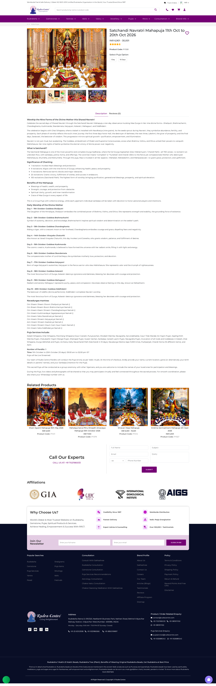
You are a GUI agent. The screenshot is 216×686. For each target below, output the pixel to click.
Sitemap (140, 602)
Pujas (131, 19)
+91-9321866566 (93, 631)
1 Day (113, 59)
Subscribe (176, 542)
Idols (84, 19)
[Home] (39, 9)
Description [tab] (101, 113)
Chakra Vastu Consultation (93, 583)
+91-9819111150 (174, 621)
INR (185, 2)
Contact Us (142, 570)
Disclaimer (169, 590)
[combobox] (117, 460)
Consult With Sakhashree (93, 560)
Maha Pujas (35, 24)
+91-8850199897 (111, 631)
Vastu (98, 19)
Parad (29, 580)
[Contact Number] (167, 10)
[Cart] (179, 10)
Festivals (58, 580)
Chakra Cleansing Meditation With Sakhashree (102, 588)
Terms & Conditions (173, 560)
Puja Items (59, 566)
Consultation (160, 19)
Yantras (69, 19)
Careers (140, 574)
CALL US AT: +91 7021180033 (67, 462)
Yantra (29, 576)
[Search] (156, 10)
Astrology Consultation (92, 579)
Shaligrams (59, 562)
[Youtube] (35, 629)
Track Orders (172, 3)
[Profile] (185, 10)
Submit (149, 469)
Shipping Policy (171, 570)
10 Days (123, 59)
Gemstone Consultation (92, 570)
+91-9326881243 (159, 639)
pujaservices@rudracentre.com (165, 635)
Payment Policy (171, 574)
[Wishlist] (173, 10)
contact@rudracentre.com (163, 618)
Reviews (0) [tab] (115, 113)
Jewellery (115, 19)
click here (110, 672)
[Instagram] (41, 629)
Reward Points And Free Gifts (175, 584)
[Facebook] (29, 629)
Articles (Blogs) (143, 583)
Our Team (141, 579)
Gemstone (31, 566)
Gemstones (51, 19)
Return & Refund (171, 579)
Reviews (140, 593)
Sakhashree (142, 565)
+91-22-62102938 (76, 631)
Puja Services (33, 571)
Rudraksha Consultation (92, 565)
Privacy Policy (170, 565)
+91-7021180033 (159, 621)
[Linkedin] (47, 629)
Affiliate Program (144, 597)
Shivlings (58, 571)
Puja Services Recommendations (96, 574)
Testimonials (142, 588)
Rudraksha (32, 19)
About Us (141, 560)
